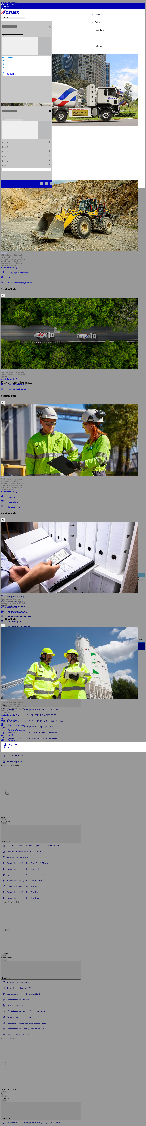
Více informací (7, 267)
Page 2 (26, 147)
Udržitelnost (99, 30)
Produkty (98, 14)
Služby (97, 22)
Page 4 (26, 156)
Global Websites (9, 4)
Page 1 (26, 142)
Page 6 (26, 165)
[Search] (20, 46)
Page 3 (26, 151)
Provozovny (5, 6)
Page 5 (26, 160)
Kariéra (3, 8)
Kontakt (10, 74)
